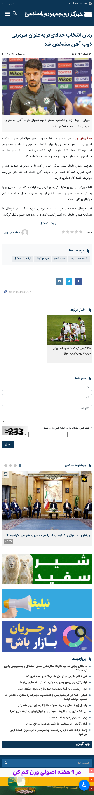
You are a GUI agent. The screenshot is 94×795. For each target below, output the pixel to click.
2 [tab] (15, 465)
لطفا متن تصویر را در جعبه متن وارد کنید (68, 428)
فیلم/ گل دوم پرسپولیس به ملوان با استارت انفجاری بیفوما (53, 682)
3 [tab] (10, 465)
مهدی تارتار (43, 258)
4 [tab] (5, 465)
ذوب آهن (59, 258)
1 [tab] (20, 465)
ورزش (53, 223)
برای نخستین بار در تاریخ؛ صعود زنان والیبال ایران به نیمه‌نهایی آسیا (48, 711)
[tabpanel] (47, 508)
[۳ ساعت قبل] (47, 500)
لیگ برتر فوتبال (22, 258)
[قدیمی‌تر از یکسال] (69, 330)
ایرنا (54, 14)
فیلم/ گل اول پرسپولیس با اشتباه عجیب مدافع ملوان (56, 724)
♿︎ (84, 785)
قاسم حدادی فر (78, 258)
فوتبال (43, 223)
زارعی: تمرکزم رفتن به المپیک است (67, 717)
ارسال (8, 444)
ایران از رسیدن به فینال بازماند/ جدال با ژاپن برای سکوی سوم (52, 689)
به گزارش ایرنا (83, 138)
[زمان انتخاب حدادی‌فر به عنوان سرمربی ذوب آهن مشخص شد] (47, 86)
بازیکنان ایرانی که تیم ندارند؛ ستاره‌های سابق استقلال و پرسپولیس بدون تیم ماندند (45, 668)
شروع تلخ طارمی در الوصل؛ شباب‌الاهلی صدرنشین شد (56, 676)
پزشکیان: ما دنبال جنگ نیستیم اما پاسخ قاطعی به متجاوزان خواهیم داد (48, 535)
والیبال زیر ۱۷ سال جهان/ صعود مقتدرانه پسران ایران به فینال (52, 705)
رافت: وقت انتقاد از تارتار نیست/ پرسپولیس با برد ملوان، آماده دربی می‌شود (48, 732)
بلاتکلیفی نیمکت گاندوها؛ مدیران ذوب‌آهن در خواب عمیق (72, 351)
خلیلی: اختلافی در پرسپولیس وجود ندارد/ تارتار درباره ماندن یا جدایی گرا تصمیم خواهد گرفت (45, 697)
